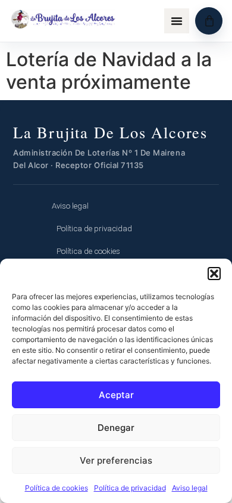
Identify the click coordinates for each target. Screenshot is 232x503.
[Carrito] (208, 21)
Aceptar (116, 394)
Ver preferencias (116, 460)
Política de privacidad (130, 487)
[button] (214, 274)
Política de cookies (56, 487)
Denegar (116, 427)
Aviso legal (190, 487)
